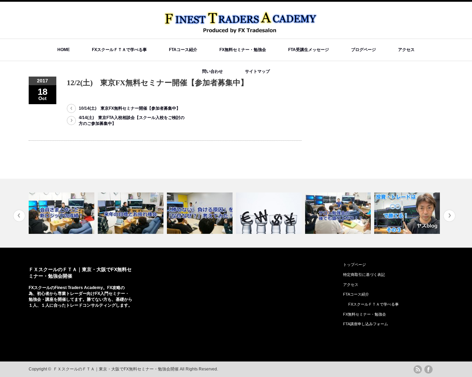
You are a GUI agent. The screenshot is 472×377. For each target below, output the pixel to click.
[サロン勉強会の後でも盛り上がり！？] (338, 213)
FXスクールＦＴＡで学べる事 (119, 49)
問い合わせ (212, 71)
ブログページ (363, 49)
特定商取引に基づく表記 (364, 274)
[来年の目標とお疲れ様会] (131, 213)
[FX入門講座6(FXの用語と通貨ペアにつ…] (269, 213)
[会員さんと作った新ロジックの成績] (62, 213)
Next (449, 216)
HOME (63, 49)
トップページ (354, 264)
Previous (19, 216)
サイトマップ (257, 71)
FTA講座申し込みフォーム (365, 324)
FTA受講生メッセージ (308, 49)
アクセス (406, 49)
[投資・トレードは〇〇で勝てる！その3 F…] (408, 213)
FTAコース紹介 (183, 49)
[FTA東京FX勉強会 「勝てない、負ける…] (200, 213)
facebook (428, 369)
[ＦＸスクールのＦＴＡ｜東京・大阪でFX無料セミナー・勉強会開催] (241, 31)
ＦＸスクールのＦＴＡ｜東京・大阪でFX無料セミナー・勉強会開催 (116, 369)
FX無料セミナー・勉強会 (242, 49)
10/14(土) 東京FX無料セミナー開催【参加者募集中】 (129, 108)
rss (418, 369)
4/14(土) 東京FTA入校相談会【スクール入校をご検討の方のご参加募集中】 (132, 120)
